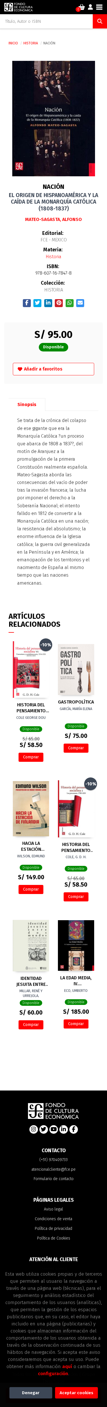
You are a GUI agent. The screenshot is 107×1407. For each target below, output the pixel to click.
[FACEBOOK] (73, 1129)
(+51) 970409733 (53, 1159)
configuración (53, 1373)
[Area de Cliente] (90, 7)
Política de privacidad (53, 1228)
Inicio (13, 43)
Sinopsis (26, 404)
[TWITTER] (43, 1129)
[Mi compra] (81, 7)
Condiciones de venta (53, 1218)
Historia (31, 43)
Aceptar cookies (76, 1392)
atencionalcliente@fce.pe (53, 1169)
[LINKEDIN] (63, 1129)
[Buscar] (100, 21)
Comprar (31, 757)
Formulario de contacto (54, 1178)
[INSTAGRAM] (33, 1129)
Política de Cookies (53, 1238)
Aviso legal (53, 1209)
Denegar (30, 1392)
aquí (67, 1366)
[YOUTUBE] (53, 1129)
